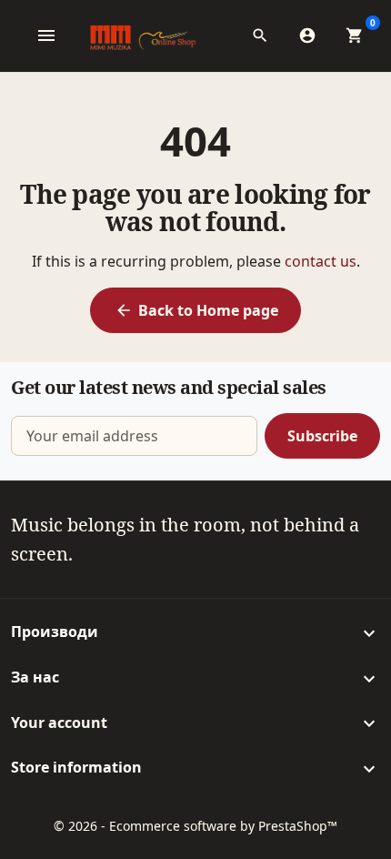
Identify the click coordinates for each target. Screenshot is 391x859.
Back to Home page (196, 310)
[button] (266, 35)
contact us (320, 261)
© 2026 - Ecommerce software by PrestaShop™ (195, 825)
